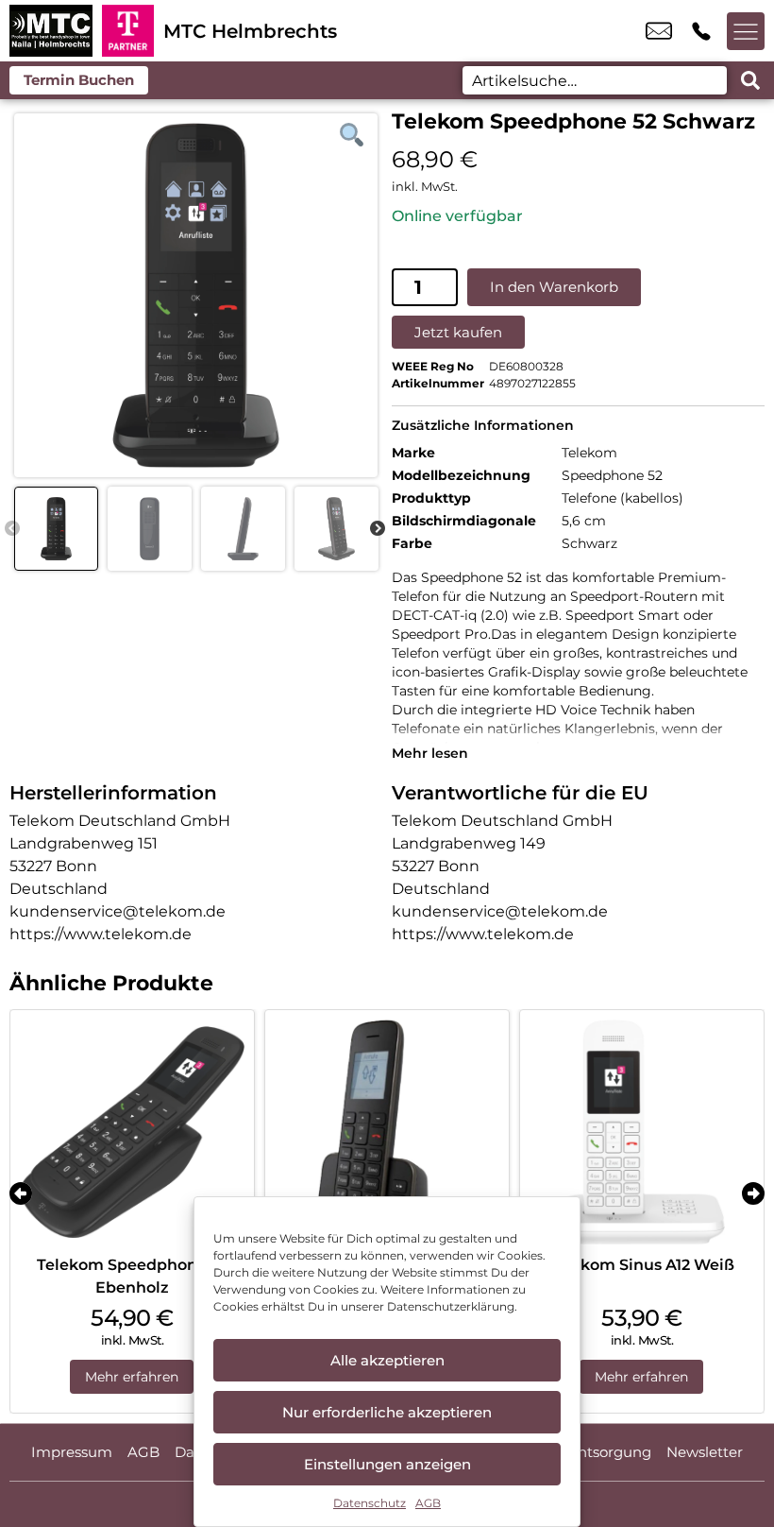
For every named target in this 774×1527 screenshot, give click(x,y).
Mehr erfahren (131, 1376)
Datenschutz (369, 1503)
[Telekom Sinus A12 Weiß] (642, 1132)
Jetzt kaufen (458, 332)
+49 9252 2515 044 (701, 31)
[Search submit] (750, 80)
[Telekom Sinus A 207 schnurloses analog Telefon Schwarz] (387, 1132)
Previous (12, 529)
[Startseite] (51, 31)
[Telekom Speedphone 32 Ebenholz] (132, 1132)
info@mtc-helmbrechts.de (659, 31)
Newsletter (704, 1452)
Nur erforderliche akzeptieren (387, 1412)
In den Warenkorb (554, 287)
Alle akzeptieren (387, 1360)
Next (377, 529)
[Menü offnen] (746, 31)
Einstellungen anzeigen (387, 1464)
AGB (428, 1503)
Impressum (71, 1452)
